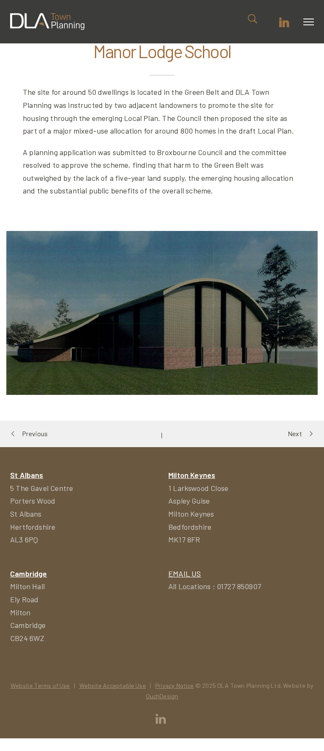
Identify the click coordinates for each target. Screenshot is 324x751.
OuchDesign (162, 696)
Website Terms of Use (40, 685)
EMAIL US (184, 573)
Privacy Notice (174, 685)
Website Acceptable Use (112, 685)
